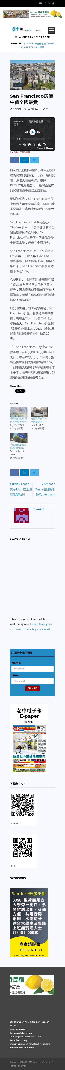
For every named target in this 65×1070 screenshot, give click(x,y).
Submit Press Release (22, 1047)
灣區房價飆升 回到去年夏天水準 (18, 420)
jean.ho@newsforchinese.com (25, 1036)
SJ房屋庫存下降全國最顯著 (39, 420)
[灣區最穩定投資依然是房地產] (19, 438)
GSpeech (49, 148)
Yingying (17, 108)
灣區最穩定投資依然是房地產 (18, 446)
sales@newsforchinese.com (35, 1043)
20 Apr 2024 (33, 108)
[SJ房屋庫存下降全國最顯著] (39, 412)
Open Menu (51, 30)
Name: (16, 663)
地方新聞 (18, 84)
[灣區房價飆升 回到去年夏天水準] (19, 412)
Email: (15, 675)
